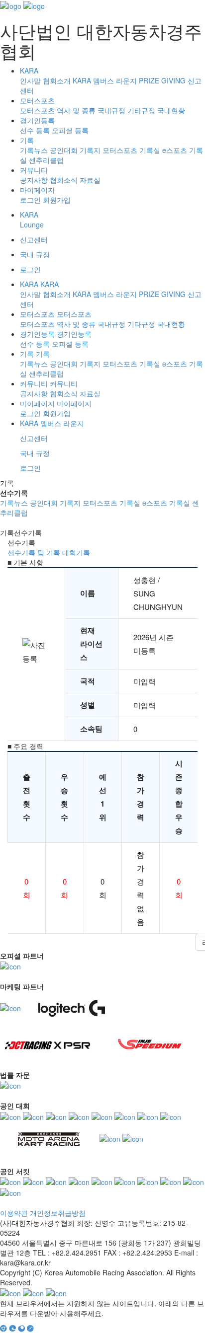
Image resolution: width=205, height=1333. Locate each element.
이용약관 (14, 1213)
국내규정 (111, 110)
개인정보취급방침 (58, 1213)
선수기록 (21, 552)
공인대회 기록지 (75, 150)
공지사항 (34, 180)
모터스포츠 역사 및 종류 (58, 110)
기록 (27, 140)
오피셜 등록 (70, 130)
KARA (29, 70)
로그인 (30, 200)
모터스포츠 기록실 (131, 150)
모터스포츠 (37, 100)
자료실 (90, 180)
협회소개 (57, 80)
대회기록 (76, 552)
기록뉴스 (34, 150)
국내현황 (171, 110)
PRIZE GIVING (162, 80)
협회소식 (64, 180)
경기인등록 (37, 120)
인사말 (30, 80)
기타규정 (141, 110)
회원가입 (57, 200)
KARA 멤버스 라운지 (105, 80)
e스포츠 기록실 (166, 503)
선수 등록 (35, 130)
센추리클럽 (46, 160)
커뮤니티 (34, 170)
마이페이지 (37, 190)
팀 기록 (48, 552)
